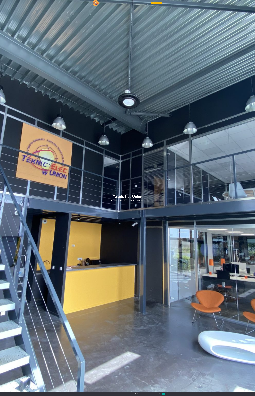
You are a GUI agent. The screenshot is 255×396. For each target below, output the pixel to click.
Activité (119, 3)
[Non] (253, 394)
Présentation (111, 3)
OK (163, 393)
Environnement (126, 3)
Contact (133, 3)
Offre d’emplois (140, 3)
